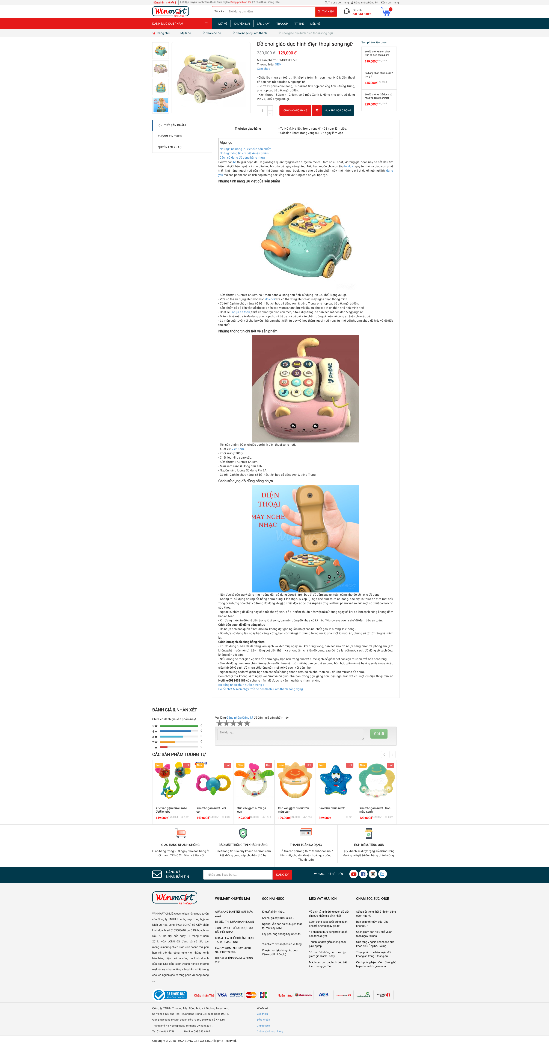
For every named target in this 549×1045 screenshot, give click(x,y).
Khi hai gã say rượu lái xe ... (278, 917)
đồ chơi (270, 299)
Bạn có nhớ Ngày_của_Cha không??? (372, 923)
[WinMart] (180, 897)
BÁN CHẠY (263, 23)
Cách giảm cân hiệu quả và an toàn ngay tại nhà (374, 933)
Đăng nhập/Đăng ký (239, 717)
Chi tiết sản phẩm (172, 125)
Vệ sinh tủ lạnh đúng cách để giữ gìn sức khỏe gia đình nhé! (329, 913)
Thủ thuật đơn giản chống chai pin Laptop (327, 944)
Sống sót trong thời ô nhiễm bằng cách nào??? (376, 913)
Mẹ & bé (185, 33)
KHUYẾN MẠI (242, 23)
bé (234, 162)
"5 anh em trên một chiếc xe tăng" (282, 944)
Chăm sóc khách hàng (270, 1031)
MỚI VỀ (222, 23)
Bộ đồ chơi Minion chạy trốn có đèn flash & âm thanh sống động (260, 689)
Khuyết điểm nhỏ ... (273, 911)
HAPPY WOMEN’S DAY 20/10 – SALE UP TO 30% (234, 950)
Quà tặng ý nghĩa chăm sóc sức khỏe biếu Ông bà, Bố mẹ (375, 944)
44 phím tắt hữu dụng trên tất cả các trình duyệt (328, 933)
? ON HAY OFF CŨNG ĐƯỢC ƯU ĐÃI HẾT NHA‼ (234, 930)
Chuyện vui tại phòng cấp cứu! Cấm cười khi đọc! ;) (280, 952)
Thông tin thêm (170, 136)
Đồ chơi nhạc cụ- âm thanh (249, 33)
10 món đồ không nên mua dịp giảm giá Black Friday (327, 954)
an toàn (245, 312)
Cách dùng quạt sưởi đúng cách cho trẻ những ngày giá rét (328, 923)
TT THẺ (299, 23)
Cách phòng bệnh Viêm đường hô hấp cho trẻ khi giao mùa (376, 964)
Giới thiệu (262, 1013)
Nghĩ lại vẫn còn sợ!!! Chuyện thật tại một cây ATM (282, 926)
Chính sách (263, 1025)
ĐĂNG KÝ (282, 874)
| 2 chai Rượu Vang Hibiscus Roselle (241, 2)
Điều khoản (263, 1019)
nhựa (235, 312)
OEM (278, 64)
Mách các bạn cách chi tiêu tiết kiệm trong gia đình (328, 964)
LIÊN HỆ (315, 23)
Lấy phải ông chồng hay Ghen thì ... (281, 936)
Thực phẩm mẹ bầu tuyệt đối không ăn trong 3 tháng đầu (373, 954)
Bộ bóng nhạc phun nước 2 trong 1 (241, 684)
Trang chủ (163, 33)
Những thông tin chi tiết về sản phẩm (244, 153)
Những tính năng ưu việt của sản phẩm (245, 149)
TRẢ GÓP (282, 23)
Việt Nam (238, 449)
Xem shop (263, 68)
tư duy (348, 166)
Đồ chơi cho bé (211, 33)
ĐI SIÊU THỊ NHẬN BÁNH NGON (234, 921)
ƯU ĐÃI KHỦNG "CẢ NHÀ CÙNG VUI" (234, 960)
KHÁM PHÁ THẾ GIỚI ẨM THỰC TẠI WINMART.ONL (234, 940)
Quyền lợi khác (169, 147)
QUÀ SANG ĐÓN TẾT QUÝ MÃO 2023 (234, 913)
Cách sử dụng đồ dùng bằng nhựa (242, 157)
